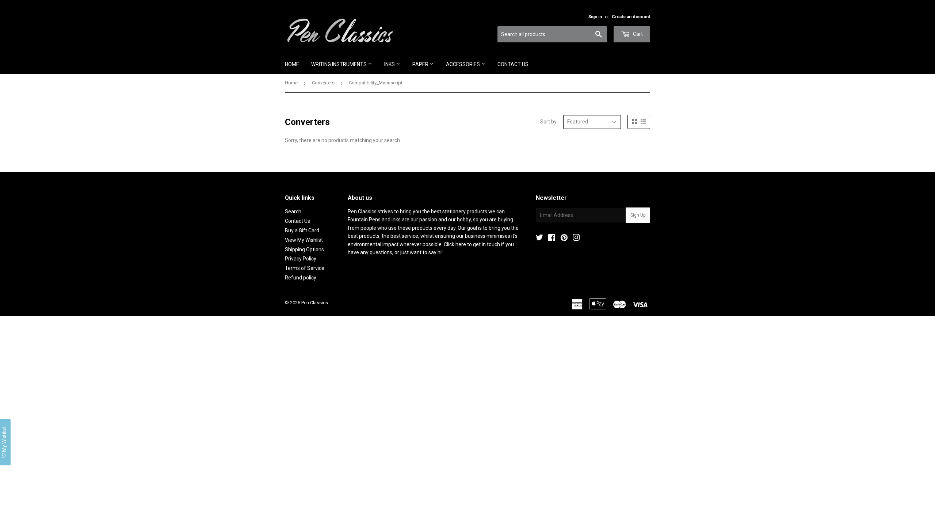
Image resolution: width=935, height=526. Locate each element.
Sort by (548, 122)
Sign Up (637, 215)
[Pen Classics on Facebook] (552, 238)
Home (292, 64)
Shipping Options (304, 249)
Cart (637, 34)
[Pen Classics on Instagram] (576, 238)
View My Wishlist (304, 240)
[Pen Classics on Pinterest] (564, 238)
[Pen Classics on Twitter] (539, 238)
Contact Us (512, 64)
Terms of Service (304, 268)
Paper (421, 64)
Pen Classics (314, 302)
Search (293, 211)
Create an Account (631, 16)
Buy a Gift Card (302, 230)
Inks (390, 64)
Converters (323, 82)
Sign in (595, 16)
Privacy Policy (300, 259)
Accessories (463, 64)
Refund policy (300, 278)
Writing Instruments (339, 64)
